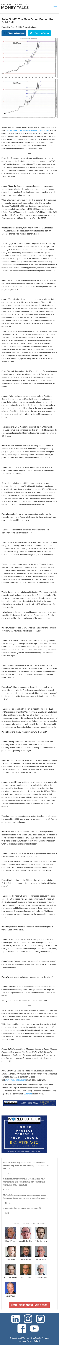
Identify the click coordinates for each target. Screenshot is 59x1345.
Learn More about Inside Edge (29, 1305)
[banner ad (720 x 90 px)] (29, 1106)
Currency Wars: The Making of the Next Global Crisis (27, 130)
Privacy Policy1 (33, 1341)
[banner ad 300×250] (24, 1153)
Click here (28, 1094)
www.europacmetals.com (15, 1080)
